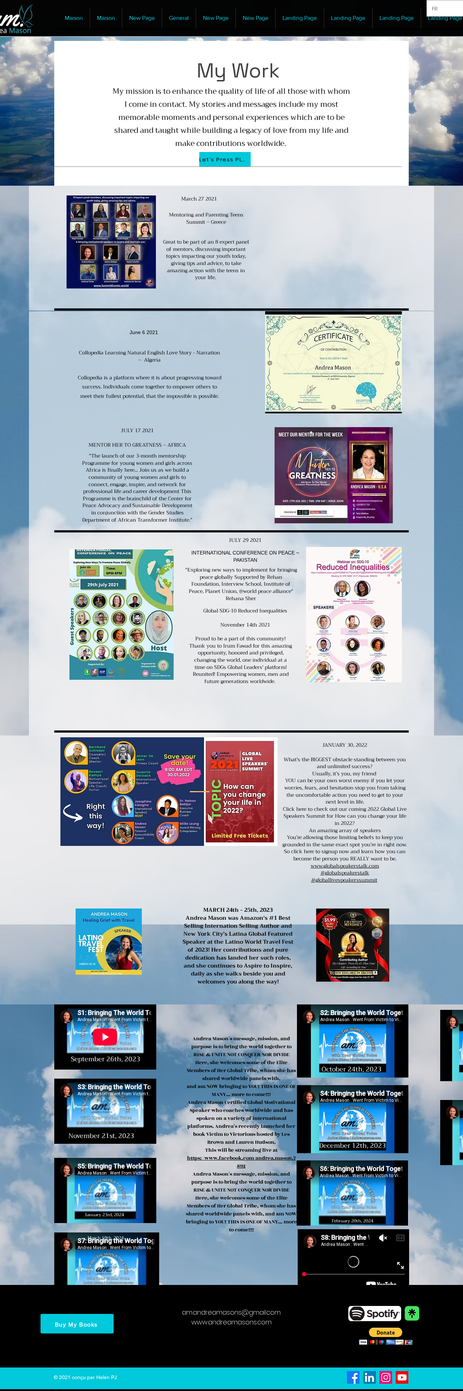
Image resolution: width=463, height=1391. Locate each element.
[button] (385, 1336)
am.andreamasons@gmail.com (231, 1312)
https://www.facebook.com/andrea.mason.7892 (241, 1162)
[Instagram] (385, 1377)
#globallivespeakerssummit (344, 880)
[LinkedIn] (369, 1377)
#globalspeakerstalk (344, 872)
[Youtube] (402, 1377)
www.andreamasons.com (231, 1322)
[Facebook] (353, 1377)
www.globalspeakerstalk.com (345, 865)
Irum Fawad (237, 645)
